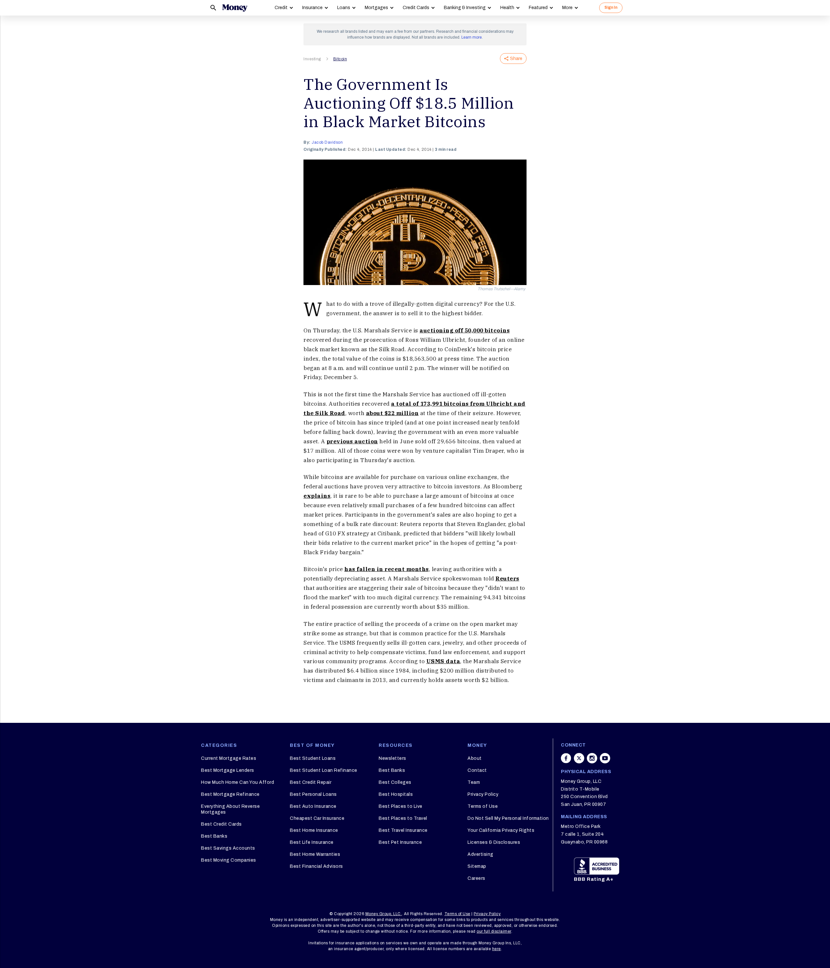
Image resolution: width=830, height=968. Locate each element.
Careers (476, 878)
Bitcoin (340, 59)
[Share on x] (579, 758)
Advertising (480, 854)
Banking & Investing (465, 7)
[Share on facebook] (566, 758)
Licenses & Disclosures (494, 842)
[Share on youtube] (605, 758)
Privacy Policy (483, 794)
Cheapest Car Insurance (317, 818)
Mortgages (376, 7)
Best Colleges (395, 782)
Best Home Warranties (315, 854)
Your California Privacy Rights (501, 830)
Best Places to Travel (403, 818)
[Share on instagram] (592, 758)
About (475, 758)
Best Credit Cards (221, 824)
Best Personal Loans (313, 794)
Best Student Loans (313, 758)
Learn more (471, 37)
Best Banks (214, 836)
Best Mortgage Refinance (230, 794)
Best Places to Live (400, 806)
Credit (281, 7)
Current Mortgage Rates (228, 758)
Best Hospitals (396, 794)
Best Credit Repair (310, 782)
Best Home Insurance (314, 830)
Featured (538, 7)
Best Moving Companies (228, 860)
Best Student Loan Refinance (323, 770)
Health (507, 7)
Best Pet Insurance (400, 842)
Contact (477, 770)
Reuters (507, 578)
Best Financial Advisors (316, 866)
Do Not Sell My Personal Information (508, 818)
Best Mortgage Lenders (227, 770)
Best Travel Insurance (403, 830)
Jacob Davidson (327, 142)
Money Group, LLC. (383, 914)
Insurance (312, 7)
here (496, 949)
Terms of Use (483, 806)
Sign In (610, 7)
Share (516, 58)
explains (316, 495)
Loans (343, 7)
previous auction (352, 441)
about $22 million (392, 413)
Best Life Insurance (312, 842)
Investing (312, 59)
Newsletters (392, 758)
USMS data (443, 661)
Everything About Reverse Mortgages (230, 809)
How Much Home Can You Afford (237, 782)
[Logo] (234, 8)
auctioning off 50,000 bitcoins (465, 330)
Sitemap (477, 866)
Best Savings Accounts (228, 848)
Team (474, 782)
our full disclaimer (494, 931)
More (567, 7)
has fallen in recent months (386, 569)
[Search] (213, 8)
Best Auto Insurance (313, 806)
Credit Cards (416, 7)
